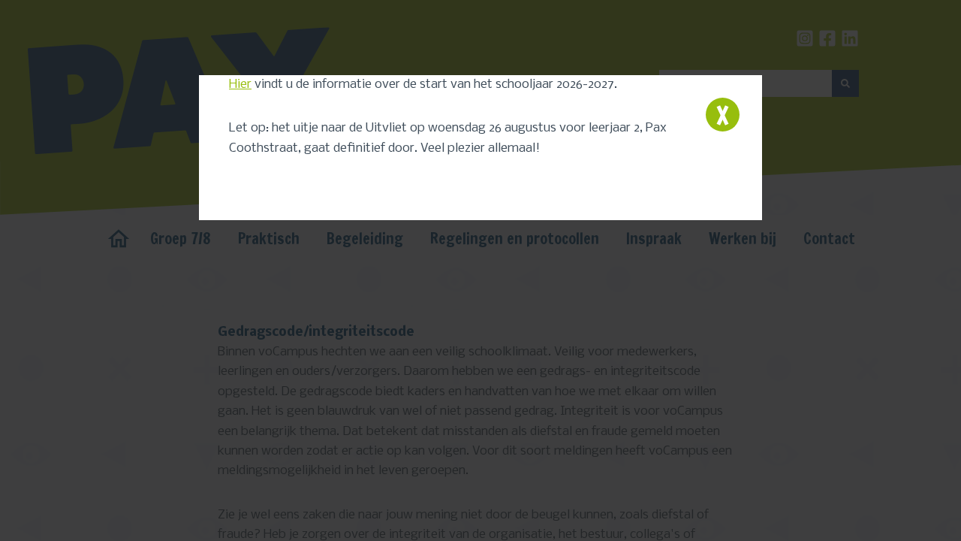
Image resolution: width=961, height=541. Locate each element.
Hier (240, 84)
